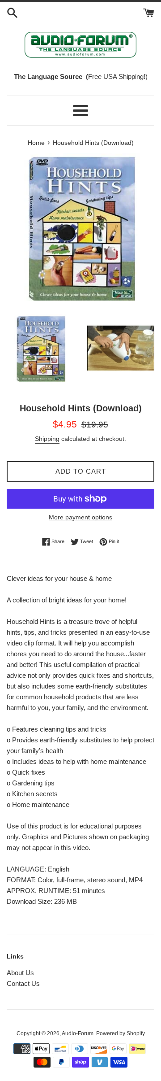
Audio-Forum (77, 1033)
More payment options (80, 517)
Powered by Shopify (120, 1033)
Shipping (47, 438)
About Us (20, 972)
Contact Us (23, 983)
